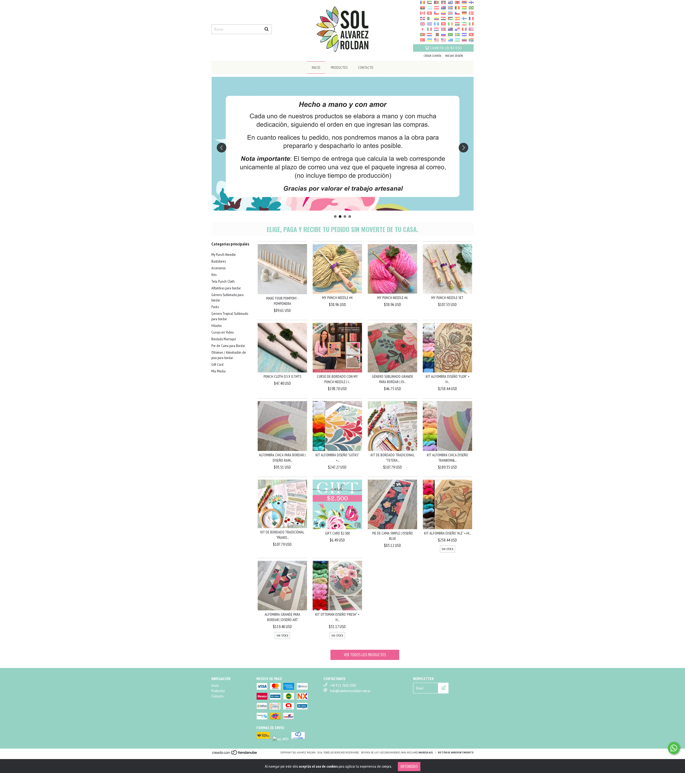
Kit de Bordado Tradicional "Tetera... (392, 458)
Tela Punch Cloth (223, 281)
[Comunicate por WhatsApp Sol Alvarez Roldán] (674, 748)
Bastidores (218, 261)
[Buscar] (266, 29)
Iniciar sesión (454, 56)
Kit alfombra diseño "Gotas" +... (337, 458)
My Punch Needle (223, 254)
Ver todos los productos (365, 654)
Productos (339, 67)
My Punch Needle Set (447, 297)
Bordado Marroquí (223, 339)
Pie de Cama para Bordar (228, 345)
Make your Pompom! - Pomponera (282, 301)
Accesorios (218, 268)
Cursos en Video (222, 332)
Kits (213, 274)
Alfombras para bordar (226, 288)
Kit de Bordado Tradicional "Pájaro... (282, 535)
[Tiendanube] (234, 754)
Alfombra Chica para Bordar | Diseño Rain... (282, 458)
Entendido (409, 766)
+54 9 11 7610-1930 (343, 685)
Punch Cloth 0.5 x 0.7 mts (282, 376)
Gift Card (217, 364)
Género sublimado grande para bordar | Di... (392, 379)
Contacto (365, 67)
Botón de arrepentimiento (456, 752)
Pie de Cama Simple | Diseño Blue (392, 536)
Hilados (216, 325)
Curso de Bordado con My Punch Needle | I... (337, 379)
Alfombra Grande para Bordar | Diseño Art (282, 617)
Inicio (316, 67)
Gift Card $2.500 (337, 533)
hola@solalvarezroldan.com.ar (350, 690)
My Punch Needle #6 (392, 297)
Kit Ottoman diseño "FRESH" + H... (337, 617)
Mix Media (218, 371)
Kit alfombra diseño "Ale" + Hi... (447, 533)
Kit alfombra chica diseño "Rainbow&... (447, 458)
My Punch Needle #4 (337, 297)
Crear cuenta (432, 56)
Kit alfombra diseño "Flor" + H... (447, 379)
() (446, 48)
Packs (215, 306)
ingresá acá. (425, 752)
